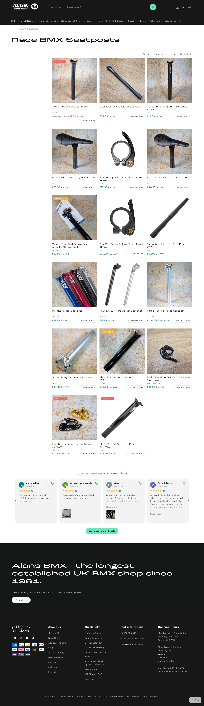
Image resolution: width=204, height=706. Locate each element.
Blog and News (93, 633)
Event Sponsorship (94, 647)
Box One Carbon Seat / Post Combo (74, 177)
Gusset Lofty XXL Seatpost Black (120, 106)
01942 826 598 (128, 633)
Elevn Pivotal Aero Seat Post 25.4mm (117, 445)
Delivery (52, 667)
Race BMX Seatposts (28, 29)
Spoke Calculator (94, 638)
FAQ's (51, 647)
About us (21, 600)
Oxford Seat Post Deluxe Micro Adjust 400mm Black (71, 245)
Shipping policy (132, 696)
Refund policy (87, 696)
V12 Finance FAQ (93, 674)
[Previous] (15, 501)
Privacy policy (101, 696)
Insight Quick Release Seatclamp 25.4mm (72, 445)
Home (14, 29)
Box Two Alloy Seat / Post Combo (167, 177)
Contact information (150, 696)
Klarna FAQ (91, 669)
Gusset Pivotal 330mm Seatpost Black (167, 108)
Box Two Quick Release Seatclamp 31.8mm (121, 179)
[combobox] (102, 7)
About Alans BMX (57, 643)
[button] (15, 21)
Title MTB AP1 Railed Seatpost (165, 310)
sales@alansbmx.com (132, 638)
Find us (52, 662)
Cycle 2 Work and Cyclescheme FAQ (94, 663)
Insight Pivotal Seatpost (67, 310)
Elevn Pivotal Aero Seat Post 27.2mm (117, 379)
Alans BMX (56, 696)
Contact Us (54, 633)
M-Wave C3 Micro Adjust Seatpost (121, 310)
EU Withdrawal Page (132, 644)
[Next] (189, 501)
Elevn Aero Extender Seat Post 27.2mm (166, 245)
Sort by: (147, 54)
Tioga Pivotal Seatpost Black (70, 106)
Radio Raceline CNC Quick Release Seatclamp (168, 379)
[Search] (153, 7)
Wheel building (56, 652)
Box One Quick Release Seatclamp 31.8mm (121, 245)
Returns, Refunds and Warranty (96, 654)
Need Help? (54, 638)
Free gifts (53, 672)
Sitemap (89, 679)
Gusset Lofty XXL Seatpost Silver (72, 377)
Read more (112, 507)
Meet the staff (55, 657)
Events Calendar (93, 643)
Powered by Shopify (69, 696)
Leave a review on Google (102, 531)
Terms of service (116, 696)
